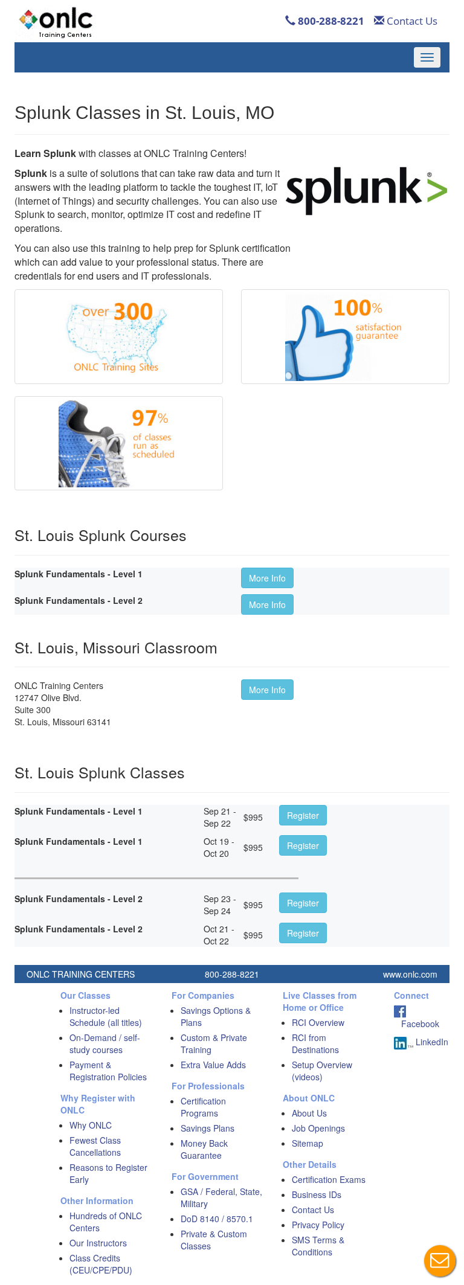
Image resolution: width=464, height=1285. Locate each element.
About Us (309, 1113)
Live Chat (440, 1261)
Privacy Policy (318, 1225)
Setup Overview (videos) (322, 1071)
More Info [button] (267, 578)
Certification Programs (203, 1107)
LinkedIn (430, 1042)
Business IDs (316, 1194)
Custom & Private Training (214, 1043)
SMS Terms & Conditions (318, 1246)
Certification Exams (329, 1179)
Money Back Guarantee (204, 1149)
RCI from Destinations (315, 1043)
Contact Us (410, 21)
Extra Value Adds (213, 1065)
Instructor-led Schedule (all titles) (105, 1016)
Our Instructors (98, 1243)
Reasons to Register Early (108, 1173)
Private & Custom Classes (214, 1240)
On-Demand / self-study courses (104, 1043)
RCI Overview (318, 1022)
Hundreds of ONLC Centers (105, 1222)
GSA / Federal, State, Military (221, 1197)
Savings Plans (207, 1128)
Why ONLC (90, 1125)
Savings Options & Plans (216, 1016)
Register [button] (303, 815)
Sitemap (307, 1143)
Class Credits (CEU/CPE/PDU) (100, 1264)
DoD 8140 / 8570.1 (217, 1219)
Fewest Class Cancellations (95, 1146)
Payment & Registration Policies (108, 1071)
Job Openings (318, 1128)
